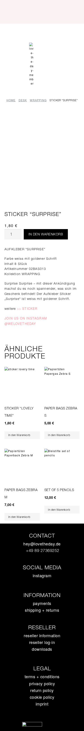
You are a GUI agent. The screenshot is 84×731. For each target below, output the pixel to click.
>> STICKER (27, 308)
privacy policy (42, 683)
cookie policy (42, 697)
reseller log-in (42, 642)
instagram (42, 575)
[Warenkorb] (42, 45)
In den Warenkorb (45, 234)
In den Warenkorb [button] (19, 435)
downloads (42, 649)
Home (11, 100)
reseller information (42, 635)
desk (23, 100)
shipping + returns (42, 610)
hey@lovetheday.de (42, 544)
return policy (42, 690)
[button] (42, 31)
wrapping (38, 100)
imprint (42, 704)
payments (42, 603)
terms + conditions (42, 676)
